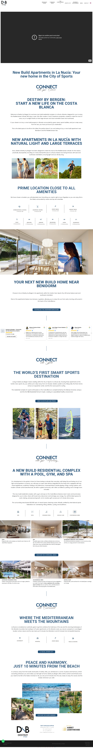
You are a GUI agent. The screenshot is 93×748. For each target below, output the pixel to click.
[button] (91, 333)
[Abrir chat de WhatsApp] (3, 741)
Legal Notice (88, 745)
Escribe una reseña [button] (11, 336)
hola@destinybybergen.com (48, 732)
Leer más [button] (28, 338)
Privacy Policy (87, 743)
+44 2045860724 (48, 730)
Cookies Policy (87, 742)
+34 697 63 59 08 (47, 729)
